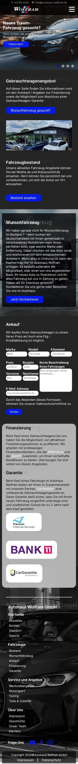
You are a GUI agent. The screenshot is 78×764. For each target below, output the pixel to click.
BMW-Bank (56, 452)
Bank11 (16, 456)
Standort (15, 631)
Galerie (14, 636)
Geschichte (17, 721)
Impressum (17, 716)
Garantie (15, 671)
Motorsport (17, 691)
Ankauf (14, 661)
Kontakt (14, 626)
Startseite (16, 614)
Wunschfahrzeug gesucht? (30, 110)
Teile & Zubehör (20, 701)
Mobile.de (24, 172)
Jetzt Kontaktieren (24, 299)
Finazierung (17, 666)
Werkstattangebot (21, 686)
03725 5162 (22, 2)
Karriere (15, 731)
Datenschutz (51, 760)
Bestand (15, 651)
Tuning (14, 696)
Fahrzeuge (17, 645)
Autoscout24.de (49, 172)
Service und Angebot (25, 680)
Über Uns (15, 710)
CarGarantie (45, 489)
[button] (72, 9)
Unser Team (17, 726)
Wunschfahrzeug (21, 656)
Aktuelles (15, 620)
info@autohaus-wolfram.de (51, 2)
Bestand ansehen (23, 198)
